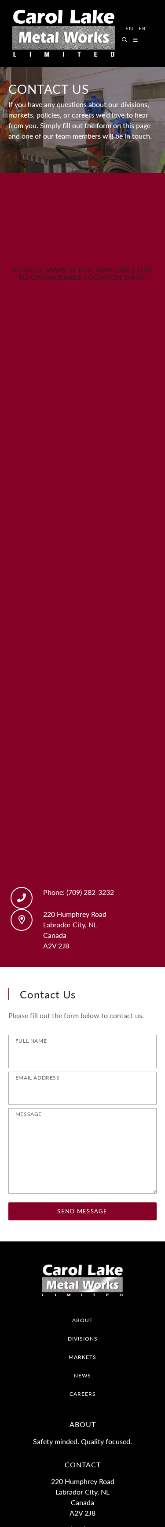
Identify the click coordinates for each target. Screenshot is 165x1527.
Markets (82, 1357)
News (82, 1375)
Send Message (82, 1211)
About (82, 1320)
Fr (142, 28)
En (129, 28)
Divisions (83, 1338)
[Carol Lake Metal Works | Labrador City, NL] (63, 33)
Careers (83, 1394)
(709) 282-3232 (90, 892)
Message (28, 1114)
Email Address (37, 1077)
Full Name (31, 1040)
